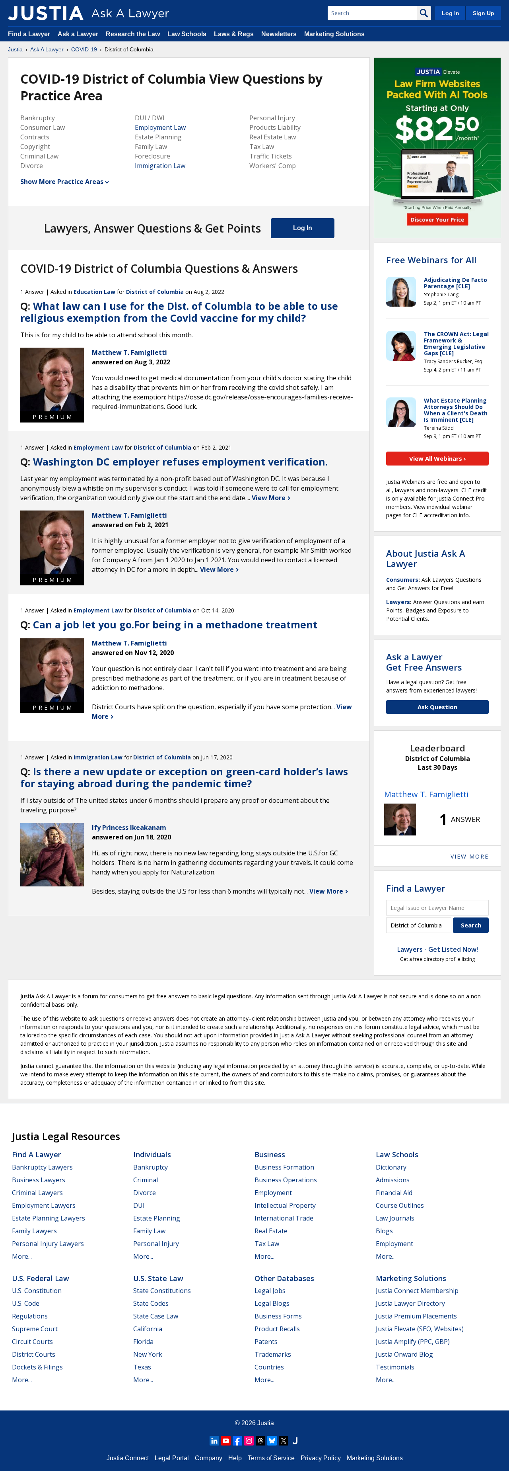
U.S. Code (25, 1303)
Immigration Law (160, 165)
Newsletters (279, 34)
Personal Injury (156, 1243)
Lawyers (398, 602)
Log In (450, 13)
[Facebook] (237, 1441)
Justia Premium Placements (416, 1316)
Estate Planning (156, 1218)
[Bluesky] (272, 1441)
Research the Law (133, 34)
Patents (266, 1341)
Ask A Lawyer (47, 49)
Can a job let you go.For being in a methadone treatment (175, 624)
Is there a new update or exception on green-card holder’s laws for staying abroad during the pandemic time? (184, 777)
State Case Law (155, 1316)
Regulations (30, 1316)
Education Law (94, 291)
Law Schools (186, 34)
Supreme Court (35, 1328)
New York (147, 1354)
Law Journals (395, 1218)
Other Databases (284, 1278)
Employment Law (160, 127)
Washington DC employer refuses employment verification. (180, 461)
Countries (269, 1367)
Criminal (145, 1180)
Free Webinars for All (431, 259)
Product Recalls (277, 1328)
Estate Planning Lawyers (48, 1218)
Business (269, 1154)
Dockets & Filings (37, 1367)
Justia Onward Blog (404, 1354)
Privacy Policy (321, 1458)
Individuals (152, 1154)
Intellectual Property (285, 1205)
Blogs (384, 1230)
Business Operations (285, 1180)
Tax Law (266, 1243)
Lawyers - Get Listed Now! (437, 949)
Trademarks (272, 1354)
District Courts (33, 1354)
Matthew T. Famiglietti (426, 794)
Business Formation (284, 1167)
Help (235, 1458)
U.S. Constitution (37, 1290)
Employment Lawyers (44, 1205)
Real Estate (271, 1230)
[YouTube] (226, 1441)
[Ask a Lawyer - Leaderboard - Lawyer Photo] (400, 819)
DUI (139, 1205)
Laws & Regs (234, 34)
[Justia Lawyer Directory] (295, 1441)
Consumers (402, 579)
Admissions (393, 1180)
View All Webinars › (437, 458)
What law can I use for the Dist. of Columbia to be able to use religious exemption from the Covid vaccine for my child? (179, 312)
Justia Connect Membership (417, 1290)
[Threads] (260, 1441)
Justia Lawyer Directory (410, 1303)
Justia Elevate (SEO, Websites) (420, 1328)
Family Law (149, 1230)
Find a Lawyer (29, 34)
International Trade (283, 1218)
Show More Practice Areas (61, 181)
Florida (143, 1341)
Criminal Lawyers (37, 1192)
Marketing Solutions (334, 34)
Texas (142, 1367)
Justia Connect (128, 1458)
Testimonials (395, 1367)
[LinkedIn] (214, 1441)
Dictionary (391, 1167)
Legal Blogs (271, 1303)
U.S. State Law (158, 1278)
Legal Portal (172, 1458)
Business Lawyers (38, 1180)
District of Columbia (155, 291)
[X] (283, 1441)
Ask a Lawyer (79, 34)
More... (22, 1256)
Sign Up (483, 13)
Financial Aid (394, 1192)
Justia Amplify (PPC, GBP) (413, 1341)
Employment (273, 1192)
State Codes (151, 1303)
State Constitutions (162, 1290)
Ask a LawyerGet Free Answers (424, 662)
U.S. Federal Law (40, 1278)
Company (208, 1458)
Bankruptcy (150, 1167)
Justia (15, 49)
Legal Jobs (270, 1290)
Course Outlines (400, 1205)
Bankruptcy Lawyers (42, 1167)
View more (470, 856)
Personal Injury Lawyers (48, 1243)
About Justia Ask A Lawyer (425, 558)
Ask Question (437, 707)
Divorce (144, 1192)
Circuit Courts (32, 1341)
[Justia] (46, 13)
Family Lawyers (34, 1230)
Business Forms (278, 1316)
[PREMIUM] (52, 379)
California (147, 1328)
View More (269, 497)
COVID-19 (84, 49)
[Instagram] (249, 1441)
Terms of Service (271, 1458)
